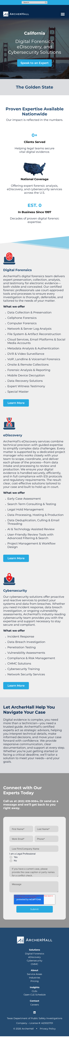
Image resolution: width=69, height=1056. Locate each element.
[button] (63, 14)
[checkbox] (33, 858)
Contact (34, 1000)
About (34, 970)
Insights (34, 987)
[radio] (33, 857)
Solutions (34, 949)
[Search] (45, 2)
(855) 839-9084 (28, 801)
